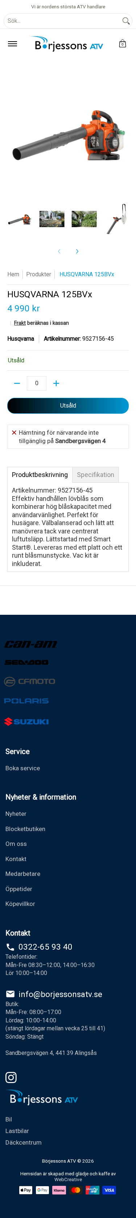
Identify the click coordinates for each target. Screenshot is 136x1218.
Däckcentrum (23, 1142)
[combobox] (62, 21)
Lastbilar (17, 1130)
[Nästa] (77, 251)
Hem (13, 274)
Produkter (38, 274)
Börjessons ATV (59, 1161)
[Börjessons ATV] (66, 44)
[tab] (40, 475)
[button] (122, 44)
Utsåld (68, 405)
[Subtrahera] (17, 383)
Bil (8, 1119)
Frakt (20, 323)
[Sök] (126, 21)
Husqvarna (20, 338)
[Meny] (12, 44)
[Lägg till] (56, 383)
